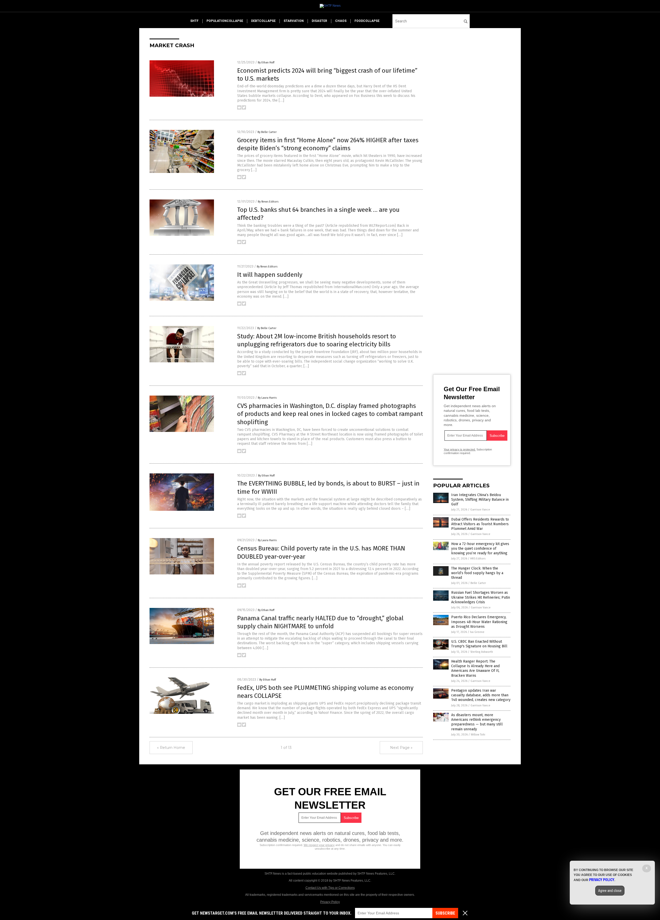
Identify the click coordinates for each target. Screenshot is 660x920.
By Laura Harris (267, 397)
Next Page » (401, 747)
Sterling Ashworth (481, 652)
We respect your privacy (319, 845)
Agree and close (610, 891)
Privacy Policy (330, 902)
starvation (294, 21)
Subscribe (445, 913)
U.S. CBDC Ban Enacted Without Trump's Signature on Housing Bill (479, 643)
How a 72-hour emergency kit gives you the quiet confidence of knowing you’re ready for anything (480, 548)
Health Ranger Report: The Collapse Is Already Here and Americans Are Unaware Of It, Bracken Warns (475, 668)
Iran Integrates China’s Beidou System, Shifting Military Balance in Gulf (480, 499)
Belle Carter (478, 583)
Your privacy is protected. (460, 449)
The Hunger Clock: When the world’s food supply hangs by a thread (477, 573)
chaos (340, 21)
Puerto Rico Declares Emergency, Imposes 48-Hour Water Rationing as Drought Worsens (479, 622)
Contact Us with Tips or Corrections (330, 888)
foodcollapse (367, 21)
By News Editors (268, 201)
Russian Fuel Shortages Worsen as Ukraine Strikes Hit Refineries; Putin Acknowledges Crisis (480, 597)
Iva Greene (477, 632)
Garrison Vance (480, 509)
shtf (194, 21)
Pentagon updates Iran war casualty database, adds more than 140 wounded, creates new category (480, 695)
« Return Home (171, 747)
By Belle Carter (267, 132)
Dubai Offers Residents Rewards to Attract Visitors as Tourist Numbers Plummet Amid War (480, 524)
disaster (319, 21)
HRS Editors (477, 558)
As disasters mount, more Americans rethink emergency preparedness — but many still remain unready (477, 722)
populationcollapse (225, 21)
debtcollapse (263, 21)
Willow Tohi (478, 734)
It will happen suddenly (269, 274)
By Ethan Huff (266, 62)
